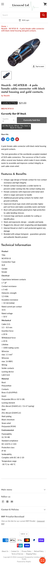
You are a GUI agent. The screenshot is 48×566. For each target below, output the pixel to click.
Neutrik (7, 95)
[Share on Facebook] (3, 139)
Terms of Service (17, 554)
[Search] (43, 15)
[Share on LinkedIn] (12, 139)
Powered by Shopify (24, 562)
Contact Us (15, 551)
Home (3, 26)
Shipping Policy (31, 554)
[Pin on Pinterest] (17, 139)
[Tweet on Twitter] (8, 139)
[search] (20, 15)
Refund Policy (39, 551)
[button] (16, 127)
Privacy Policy (26, 551)
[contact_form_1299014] (42, 560)
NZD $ (23, 534)
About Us (5, 551)
